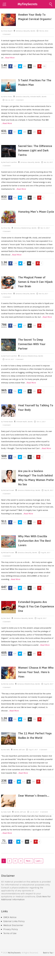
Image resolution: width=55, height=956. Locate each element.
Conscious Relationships (22, 228)
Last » (39, 861)
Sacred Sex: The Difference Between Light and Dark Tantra (35, 150)
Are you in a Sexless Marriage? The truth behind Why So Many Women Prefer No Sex (36, 478)
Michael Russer (8, 490)
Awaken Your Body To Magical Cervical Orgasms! (35, 16)
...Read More (9, 57)
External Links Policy (14, 921)
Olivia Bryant (7, 31)
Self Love (22, 750)
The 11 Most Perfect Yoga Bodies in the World (34, 735)
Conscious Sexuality (23, 31)
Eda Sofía (6, 750)
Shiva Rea (6, 228)
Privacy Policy (10, 929)
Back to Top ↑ (48, 953)
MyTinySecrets (14, 953)
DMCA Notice (9, 917)
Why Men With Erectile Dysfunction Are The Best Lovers (34, 540)
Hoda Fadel (7, 812)
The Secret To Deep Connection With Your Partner (31, 344)
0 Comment (6, 34)
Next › (29, 861)
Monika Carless (8, 684)
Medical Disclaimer (13, 925)
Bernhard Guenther (10, 162)
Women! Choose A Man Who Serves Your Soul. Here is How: (36, 672)
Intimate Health (35, 97)
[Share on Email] (30, 66)
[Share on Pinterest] (39, 66)
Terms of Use (9, 933)
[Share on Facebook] (10, 66)
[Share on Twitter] (20, 66)
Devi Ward (6, 618)
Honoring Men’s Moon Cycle (36, 211)
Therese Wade (8, 422)
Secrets (32, 31)
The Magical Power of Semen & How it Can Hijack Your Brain (35, 281)
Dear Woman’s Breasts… (33, 795)
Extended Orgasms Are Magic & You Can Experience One (36, 606)
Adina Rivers (7, 97)
